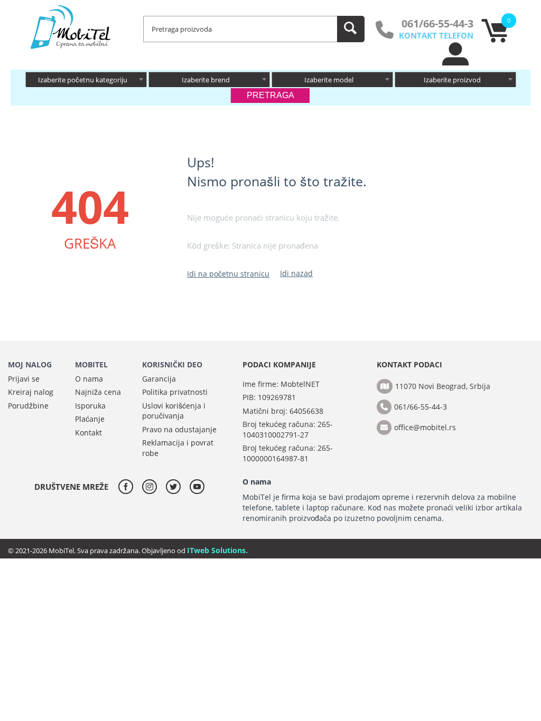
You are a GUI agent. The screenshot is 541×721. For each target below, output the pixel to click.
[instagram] (152, 486)
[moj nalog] (456, 63)
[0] (494, 39)
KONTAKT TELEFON (436, 35)
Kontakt (88, 433)
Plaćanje (90, 419)
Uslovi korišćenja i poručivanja (174, 411)
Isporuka (90, 406)
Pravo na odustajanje (179, 429)
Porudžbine (28, 406)
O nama (89, 379)
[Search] (351, 29)
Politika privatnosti (175, 392)
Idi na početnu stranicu (228, 274)
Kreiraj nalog (30, 392)
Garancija (159, 379)
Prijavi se (24, 379)
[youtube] (197, 486)
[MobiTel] (71, 26)
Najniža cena (98, 392)
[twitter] (176, 486)
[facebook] (128, 486)
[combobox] (86, 79)
